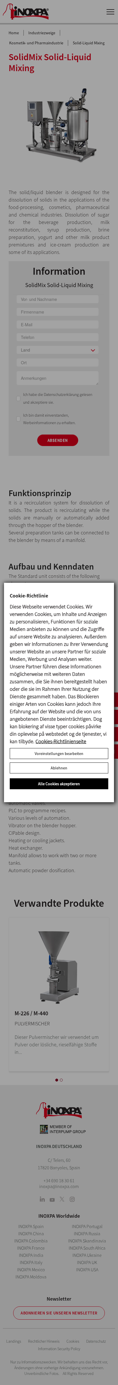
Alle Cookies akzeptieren (59, 783)
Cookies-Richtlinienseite (61, 741)
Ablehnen (59, 768)
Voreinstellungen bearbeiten (59, 753)
